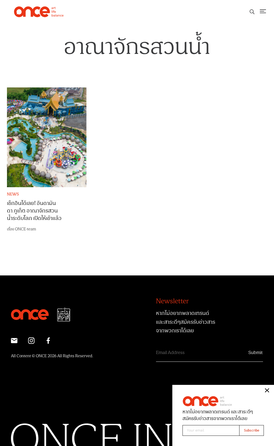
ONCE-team (25, 229)
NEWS (13, 194)
